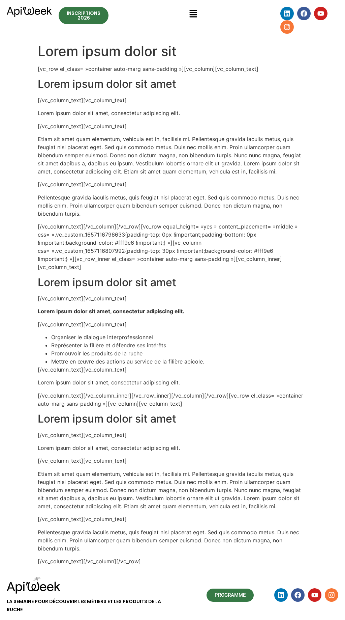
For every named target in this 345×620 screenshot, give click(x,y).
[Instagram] (287, 27)
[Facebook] (304, 13)
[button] (193, 14)
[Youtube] (320, 13)
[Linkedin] (287, 13)
